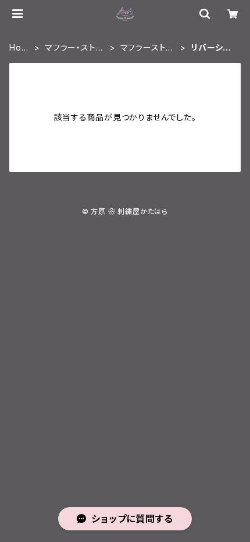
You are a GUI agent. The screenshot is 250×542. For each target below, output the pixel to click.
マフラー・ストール (74, 48)
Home (18, 48)
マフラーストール (147, 48)
